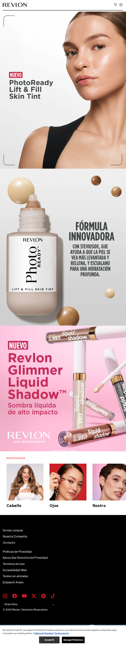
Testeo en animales (15, 576)
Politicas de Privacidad (17, 551)
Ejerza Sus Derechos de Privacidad (25, 557)
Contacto (9, 542)
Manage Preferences (73, 640)
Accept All (49, 640)
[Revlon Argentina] (15, 5)
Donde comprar (13, 530)
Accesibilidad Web (15, 570)
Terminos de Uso (14, 564)
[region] (63, 635)
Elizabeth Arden (13, 582)
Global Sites (10, 604)
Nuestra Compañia (15, 536)
